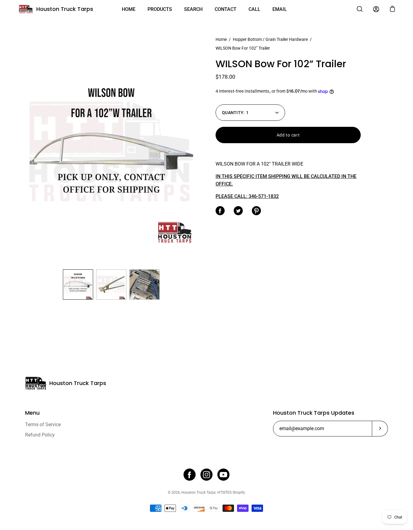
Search (193, 9)
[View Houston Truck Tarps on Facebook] (190, 475)
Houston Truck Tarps (64, 8)
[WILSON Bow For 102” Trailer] (78, 284)
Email (279, 9)
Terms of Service (43, 424)
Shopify (239, 492)
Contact (225, 9)
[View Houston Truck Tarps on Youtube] (223, 475)
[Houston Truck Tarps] (25, 9)
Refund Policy (40, 435)
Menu (32, 413)
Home (128, 9)
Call (254, 9)
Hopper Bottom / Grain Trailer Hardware (270, 39)
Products (160, 9)
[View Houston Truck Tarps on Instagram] (206, 475)
